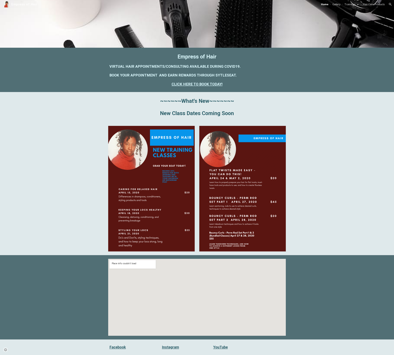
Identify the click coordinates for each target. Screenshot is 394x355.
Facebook (117, 347)
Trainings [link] (350, 4)
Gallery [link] (336, 4)
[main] (197, 69)
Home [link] (324, 4)
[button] (390, 4)
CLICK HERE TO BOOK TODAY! (197, 84)
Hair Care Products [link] (374, 4)
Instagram (170, 347)
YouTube (220, 347)
